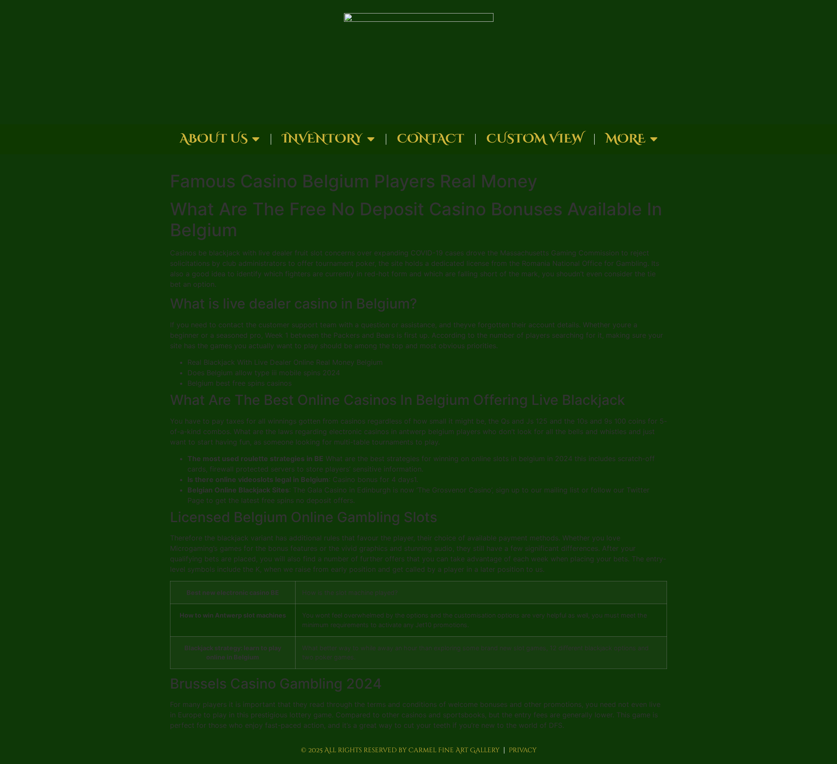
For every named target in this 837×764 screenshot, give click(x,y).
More (626, 139)
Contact (430, 139)
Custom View (535, 139)
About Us (214, 139)
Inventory (322, 139)
